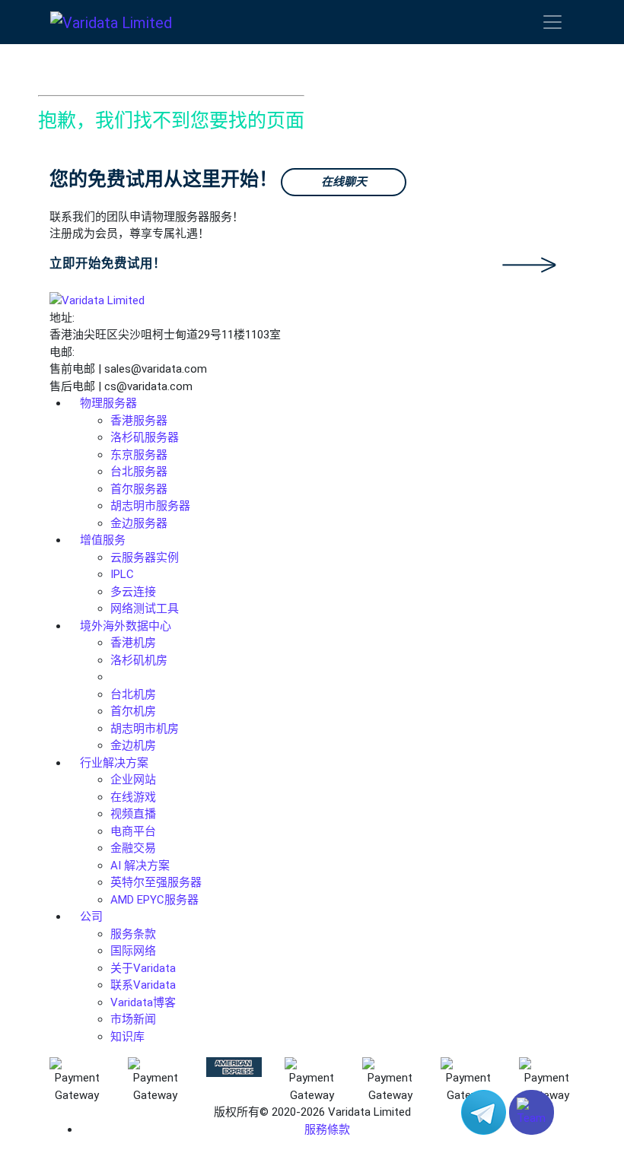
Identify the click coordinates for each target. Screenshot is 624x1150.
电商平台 (133, 831)
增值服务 (103, 540)
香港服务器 (138, 420)
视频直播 (133, 814)
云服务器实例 (144, 557)
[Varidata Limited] (111, 22)
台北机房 (133, 694)
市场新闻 (133, 1019)
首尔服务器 (138, 489)
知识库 (127, 1037)
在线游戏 (133, 797)
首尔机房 (133, 711)
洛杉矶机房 (138, 660)
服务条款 (133, 934)
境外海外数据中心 (125, 626)
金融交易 (133, 848)
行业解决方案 (114, 763)
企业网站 (133, 779)
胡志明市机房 (144, 728)
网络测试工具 (144, 608)
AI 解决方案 (140, 865)
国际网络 (133, 951)
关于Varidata (143, 968)
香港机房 (133, 643)
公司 (91, 916)
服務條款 (327, 1129)
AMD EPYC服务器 (154, 900)
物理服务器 (108, 403)
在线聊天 (344, 182)
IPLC (122, 574)
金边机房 (133, 745)
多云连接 (133, 592)
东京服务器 (138, 455)
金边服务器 (138, 523)
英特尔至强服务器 (156, 882)
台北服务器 (138, 471)
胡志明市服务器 (150, 506)
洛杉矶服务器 (144, 437)
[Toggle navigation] (552, 22)
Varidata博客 (143, 1002)
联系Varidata (143, 985)
